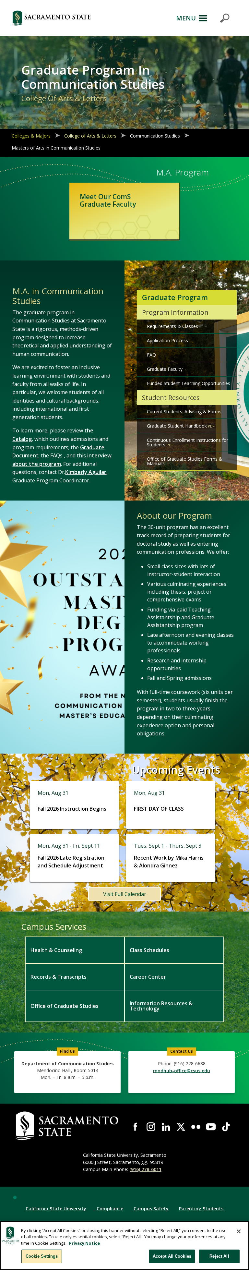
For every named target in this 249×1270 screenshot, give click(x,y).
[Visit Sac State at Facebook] (135, 1126)
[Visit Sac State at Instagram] (150, 1126)
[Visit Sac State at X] (180, 1126)
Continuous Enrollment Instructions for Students (187, 442)
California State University (56, 1208)
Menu (186, 18)
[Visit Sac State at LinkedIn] (166, 1126)
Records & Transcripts (58, 976)
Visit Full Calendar (124, 894)
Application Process (167, 340)
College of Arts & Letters (90, 136)
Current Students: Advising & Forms (184, 411)
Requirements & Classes (172, 326)
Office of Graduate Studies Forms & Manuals (184, 461)
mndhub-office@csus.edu (181, 1070)
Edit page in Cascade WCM (15, 1197)
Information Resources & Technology (161, 1006)
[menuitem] (74, 950)
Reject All (219, 1256)
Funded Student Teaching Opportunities (188, 383)
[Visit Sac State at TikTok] (226, 1126)
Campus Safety (151, 1208)
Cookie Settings (42, 1256)
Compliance (110, 1208)
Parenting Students (201, 1208)
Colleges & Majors (31, 136)
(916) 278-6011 (145, 1169)
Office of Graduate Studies (64, 1006)
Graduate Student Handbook (177, 426)
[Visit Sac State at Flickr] (195, 1126)
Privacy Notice (84, 1243)
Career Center (148, 976)
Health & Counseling (56, 950)
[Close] (238, 1231)
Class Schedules (149, 950)
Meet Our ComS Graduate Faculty (108, 200)
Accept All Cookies (172, 1256)
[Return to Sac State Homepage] (51, 18)
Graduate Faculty (165, 369)
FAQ (151, 355)
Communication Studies (155, 136)
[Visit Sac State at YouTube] (210, 1126)
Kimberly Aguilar (85, 472)
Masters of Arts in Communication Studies (56, 148)
